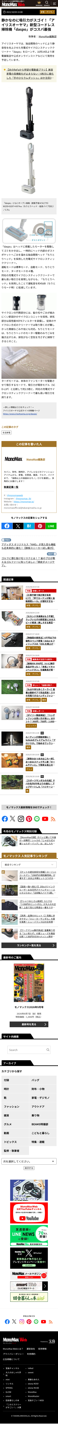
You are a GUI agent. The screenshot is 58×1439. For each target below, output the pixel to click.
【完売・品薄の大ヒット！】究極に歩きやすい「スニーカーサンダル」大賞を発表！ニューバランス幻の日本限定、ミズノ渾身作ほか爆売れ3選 (37, 918)
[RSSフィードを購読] (53, 821)
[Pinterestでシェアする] (40, 526)
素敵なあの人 (33, 1379)
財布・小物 (38, 1089)
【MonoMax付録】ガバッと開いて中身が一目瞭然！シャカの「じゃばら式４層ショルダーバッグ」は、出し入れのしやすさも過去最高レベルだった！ (37, 840)
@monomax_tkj (23, 498)
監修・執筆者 (11, 1151)
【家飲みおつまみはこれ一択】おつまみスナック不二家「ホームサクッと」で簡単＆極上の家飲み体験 (40, 763)
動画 (6, 1133)
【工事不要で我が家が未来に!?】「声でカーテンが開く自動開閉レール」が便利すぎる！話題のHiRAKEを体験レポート (40, 599)
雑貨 (44, 699)
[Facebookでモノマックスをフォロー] (5, 821)
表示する (29, 1168)
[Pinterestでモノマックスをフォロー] (29, 821)
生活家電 (6, 432)
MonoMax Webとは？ (13, 1348)
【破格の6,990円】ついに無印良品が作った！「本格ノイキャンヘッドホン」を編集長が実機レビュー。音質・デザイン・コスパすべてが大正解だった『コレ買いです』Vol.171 (40, 671)
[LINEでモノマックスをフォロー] (37, 821)
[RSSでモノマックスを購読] (50, 1322)
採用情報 (42, 1348)
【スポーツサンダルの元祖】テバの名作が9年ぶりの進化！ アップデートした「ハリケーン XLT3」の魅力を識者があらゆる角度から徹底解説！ (41, 786)
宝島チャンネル (12, 1368)
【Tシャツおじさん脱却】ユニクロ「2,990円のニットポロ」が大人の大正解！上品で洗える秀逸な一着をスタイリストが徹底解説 (37, 904)
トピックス (31, 725)
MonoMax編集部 (35, 459)
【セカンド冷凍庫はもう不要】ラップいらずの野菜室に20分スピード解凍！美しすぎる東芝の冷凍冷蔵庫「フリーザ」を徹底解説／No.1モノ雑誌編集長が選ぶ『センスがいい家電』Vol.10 (41, 624)
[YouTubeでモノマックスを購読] (45, 821)
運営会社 (31, 1348)
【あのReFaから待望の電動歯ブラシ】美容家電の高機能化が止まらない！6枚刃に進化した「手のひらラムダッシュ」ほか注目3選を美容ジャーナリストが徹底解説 (30, 74)
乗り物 (35, 1115)
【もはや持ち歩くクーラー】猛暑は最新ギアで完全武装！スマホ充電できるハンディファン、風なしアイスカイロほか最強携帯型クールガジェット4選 (40, 695)
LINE (51, 526)
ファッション (11, 1106)
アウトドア (38, 1106)
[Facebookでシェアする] (6, 526)
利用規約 (31, 1353)
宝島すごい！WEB (36, 1400)
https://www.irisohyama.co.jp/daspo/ (20, 413)
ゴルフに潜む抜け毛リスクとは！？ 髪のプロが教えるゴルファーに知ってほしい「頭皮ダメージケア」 (28, 561)
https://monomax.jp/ (24, 501)
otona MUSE (33, 1387)
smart (8, 1396)
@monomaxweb (15, 495)
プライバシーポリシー (13, 1353)
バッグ (35, 1080)
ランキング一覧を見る (29, 945)
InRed (30, 1368)
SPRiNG (9, 1387)
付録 (6, 1080)
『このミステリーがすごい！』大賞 (13, 1406)
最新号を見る (29, 1024)
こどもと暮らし (41, 1133)
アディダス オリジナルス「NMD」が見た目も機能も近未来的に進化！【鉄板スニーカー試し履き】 (28, 546)
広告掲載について (11, 1359)
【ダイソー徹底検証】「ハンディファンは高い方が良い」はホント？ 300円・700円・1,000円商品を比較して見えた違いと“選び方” (41, 721)
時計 (6, 1089)
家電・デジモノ (47, 11)
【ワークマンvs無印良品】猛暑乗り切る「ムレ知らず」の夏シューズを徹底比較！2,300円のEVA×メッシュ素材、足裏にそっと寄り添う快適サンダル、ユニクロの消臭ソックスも (37, 933)
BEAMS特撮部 (40, 1124)
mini (8, 1379)
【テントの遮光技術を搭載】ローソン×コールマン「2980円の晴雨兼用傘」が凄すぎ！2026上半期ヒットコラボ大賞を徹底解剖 (37, 875)
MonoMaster (33, 1396)
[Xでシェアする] (18, 526)
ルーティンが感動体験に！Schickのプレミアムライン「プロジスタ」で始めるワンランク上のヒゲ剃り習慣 (40, 741)
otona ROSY (33, 1383)
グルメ (29, 769)
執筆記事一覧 (11, 487)
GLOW (8, 1392)
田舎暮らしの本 (12, 1400)
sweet (31, 1372)
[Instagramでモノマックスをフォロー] (21, 821)
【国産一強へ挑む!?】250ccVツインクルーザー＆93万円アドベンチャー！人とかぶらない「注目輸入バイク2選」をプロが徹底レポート (37, 889)
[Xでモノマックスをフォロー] (13, 821)
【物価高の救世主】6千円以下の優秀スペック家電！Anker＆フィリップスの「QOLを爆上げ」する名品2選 (41, 642)
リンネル (9, 1383)
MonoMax (32, 1392)
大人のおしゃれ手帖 (13, 1374)
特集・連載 (38, 1142)
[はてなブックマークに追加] (29, 526)
